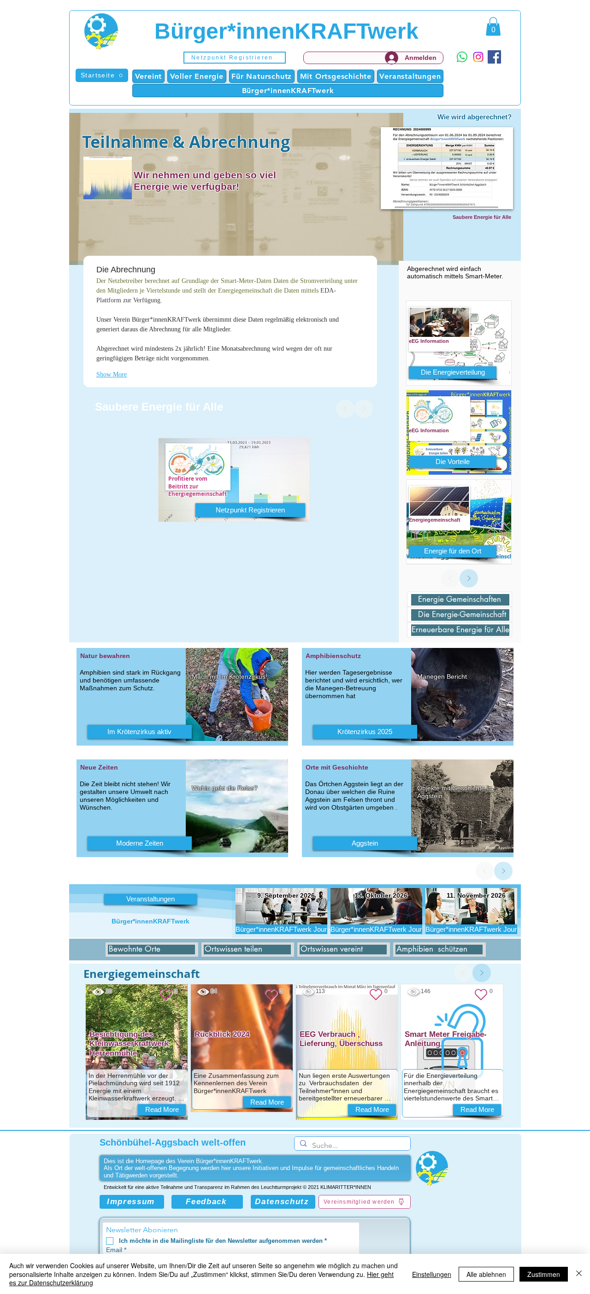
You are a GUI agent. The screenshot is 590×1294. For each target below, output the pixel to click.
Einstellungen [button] (431, 1274)
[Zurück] (345, 409)
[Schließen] (578, 1274)
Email (116, 1249)
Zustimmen (543, 1274)
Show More (111, 374)
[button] (234, 58)
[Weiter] (363, 409)
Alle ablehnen (486, 1274)
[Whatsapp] (462, 57)
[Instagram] (478, 57)
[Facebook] (494, 57)
